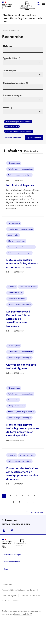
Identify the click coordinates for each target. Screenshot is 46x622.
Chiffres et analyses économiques (17, 121)
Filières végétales (11, 126)
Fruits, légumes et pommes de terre (18, 131)
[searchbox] (6, 63)
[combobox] (23, 62)
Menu (43, 3)
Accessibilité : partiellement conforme (18, 590)
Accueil (5, 30)
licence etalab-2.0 (21, 614)
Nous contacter (11, 561)
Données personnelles (30, 595)
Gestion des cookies (10, 601)
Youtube (12, 530)
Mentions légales (9, 595)
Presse (6, 569)
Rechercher (35, 137)
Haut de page (36, 511)
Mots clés (7, 45)
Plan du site (7, 584)
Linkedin (4, 530)
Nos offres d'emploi (12, 554)
